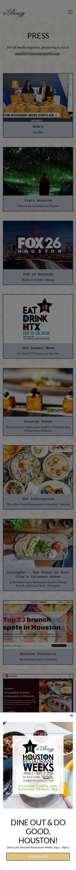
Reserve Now (38, 856)
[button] (71, 715)
